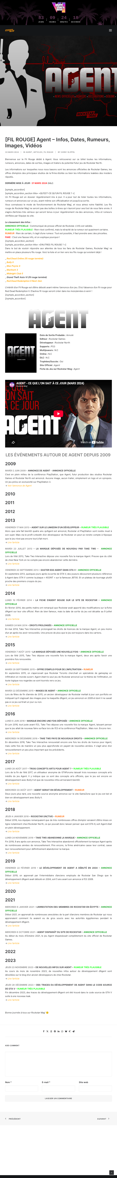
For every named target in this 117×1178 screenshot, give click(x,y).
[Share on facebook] (43, 1031)
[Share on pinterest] (55, 1031)
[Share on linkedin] (58, 1031)
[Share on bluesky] (66, 1031)
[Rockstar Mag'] (9, 30)
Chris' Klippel (68, 152)
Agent (29, 152)
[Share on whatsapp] (62, 1031)
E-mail (46, 1082)
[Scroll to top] (111, 1172)
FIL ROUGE (48, 152)
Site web (83, 1082)
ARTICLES (38, 152)
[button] (110, 30)
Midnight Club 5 (15, 273)
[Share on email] (73, 1031)
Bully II (10, 262)
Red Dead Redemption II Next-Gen (24, 281)
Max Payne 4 (13, 266)
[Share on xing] (69, 1031)
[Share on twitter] (47, 1031)
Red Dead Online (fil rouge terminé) (25, 258)
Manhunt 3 (12, 269)
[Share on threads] (51, 1031)
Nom (8, 1082)
